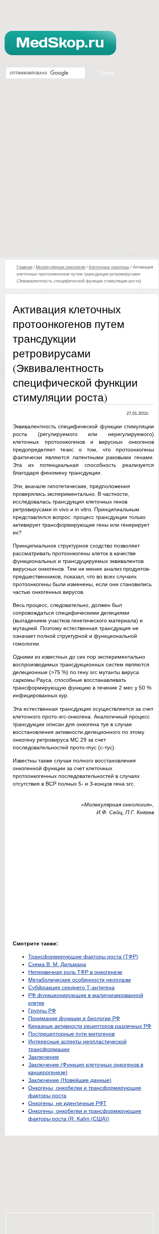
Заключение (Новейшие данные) (70, 1080)
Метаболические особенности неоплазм (79, 980)
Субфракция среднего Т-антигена (71, 987)
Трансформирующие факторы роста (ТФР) (83, 956)
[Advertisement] (79, 172)
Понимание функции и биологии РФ (74, 1018)
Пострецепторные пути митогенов (71, 1034)
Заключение (43, 1057)
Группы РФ (42, 1010)
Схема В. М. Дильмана (57, 964)
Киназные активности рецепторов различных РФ (89, 1026)
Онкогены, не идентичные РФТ (67, 1103)
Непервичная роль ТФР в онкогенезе (75, 972)
